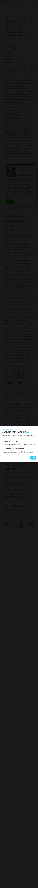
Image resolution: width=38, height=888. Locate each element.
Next (33, 458)
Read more (30, 452)
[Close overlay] (34, 429)
